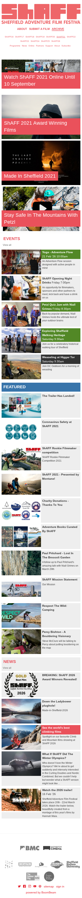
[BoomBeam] (9, 865)
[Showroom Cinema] (52, 848)
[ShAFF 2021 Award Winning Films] (41, 116)
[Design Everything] (41, 865)
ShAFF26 (55, 41)
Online (31, 46)
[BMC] (30, 848)
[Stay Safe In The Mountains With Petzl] (41, 208)
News (24, 46)
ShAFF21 (61, 37)
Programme (15, 46)
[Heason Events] (57, 865)
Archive (58, 28)
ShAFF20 (50, 37)
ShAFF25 (45, 41)
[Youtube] (35, 886)
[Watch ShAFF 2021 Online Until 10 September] (41, 70)
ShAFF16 (9, 37)
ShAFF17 (19, 37)
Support (49, 46)
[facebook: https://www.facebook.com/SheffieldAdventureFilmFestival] (25, 886)
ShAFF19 (40, 37)
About (22, 28)
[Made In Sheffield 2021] (41, 162)
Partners (40, 46)
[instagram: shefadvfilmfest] (30, 886)
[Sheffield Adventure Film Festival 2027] (41, 14)
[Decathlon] (25, 865)
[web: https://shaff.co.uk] (40, 886)
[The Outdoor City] (33, 876)
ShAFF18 (29, 37)
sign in (60, 886)
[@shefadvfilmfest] (19, 886)
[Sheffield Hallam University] (73, 865)
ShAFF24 (35, 41)
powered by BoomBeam (41, 892)
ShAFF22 (71, 37)
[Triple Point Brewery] (49, 876)
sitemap (49, 886)
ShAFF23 (24, 41)
